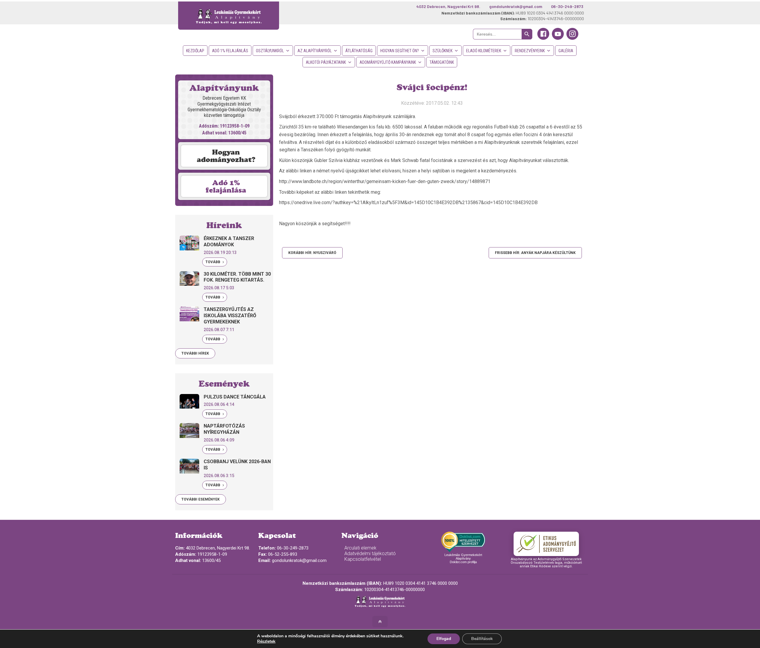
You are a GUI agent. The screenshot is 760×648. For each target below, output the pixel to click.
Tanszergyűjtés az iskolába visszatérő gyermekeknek (230, 315)
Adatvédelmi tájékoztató (370, 553)
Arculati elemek (360, 548)
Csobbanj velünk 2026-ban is (237, 465)
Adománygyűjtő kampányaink (388, 62)
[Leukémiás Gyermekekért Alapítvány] (228, 15)
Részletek (266, 641)
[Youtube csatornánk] (557, 38)
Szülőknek (442, 50)
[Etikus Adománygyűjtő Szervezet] (546, 544)
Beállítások (482, 638)
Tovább (213, 262)
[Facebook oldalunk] (543, 38)
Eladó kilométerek (483, 50)
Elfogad (443, 638)
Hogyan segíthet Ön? (399, 50)
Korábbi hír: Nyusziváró (312, 253)
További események (200, 499)
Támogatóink (442, 62)
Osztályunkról (270, 50)
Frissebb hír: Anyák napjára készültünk (535, 253)
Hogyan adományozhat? (226, 156)
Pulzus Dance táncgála (235, 397)
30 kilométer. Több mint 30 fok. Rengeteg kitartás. (237, 277)
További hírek (195, 353)
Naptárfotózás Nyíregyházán (224, 429)
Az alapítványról (314, 50)
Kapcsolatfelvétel (362, 559)
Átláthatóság (359, 50)
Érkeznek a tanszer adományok (229, 241)
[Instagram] (572, 38)
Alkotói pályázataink (326, 62)
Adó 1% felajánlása (226, 186)
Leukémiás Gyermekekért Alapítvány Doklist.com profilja (463, 558)
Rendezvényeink (530, 50)
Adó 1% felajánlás (230, 50)
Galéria (565, 50)
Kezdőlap (195, 50)
